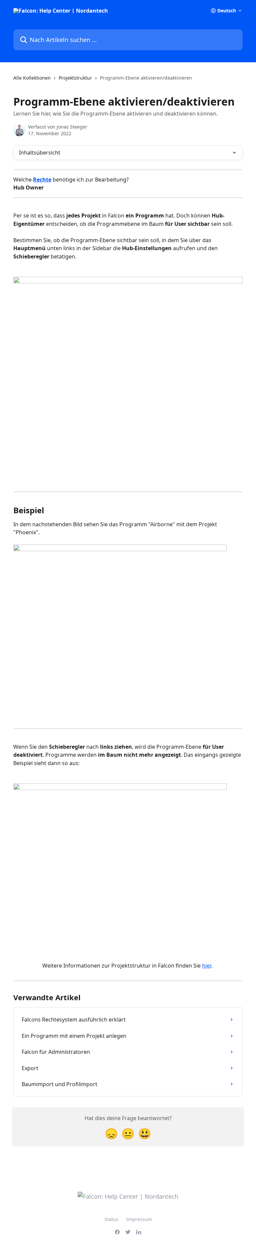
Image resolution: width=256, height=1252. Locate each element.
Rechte (42, 179)
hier (206, 965)
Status (111, 1219)
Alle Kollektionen (32, 78)
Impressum (139, 1219)
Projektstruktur (75, 78)
